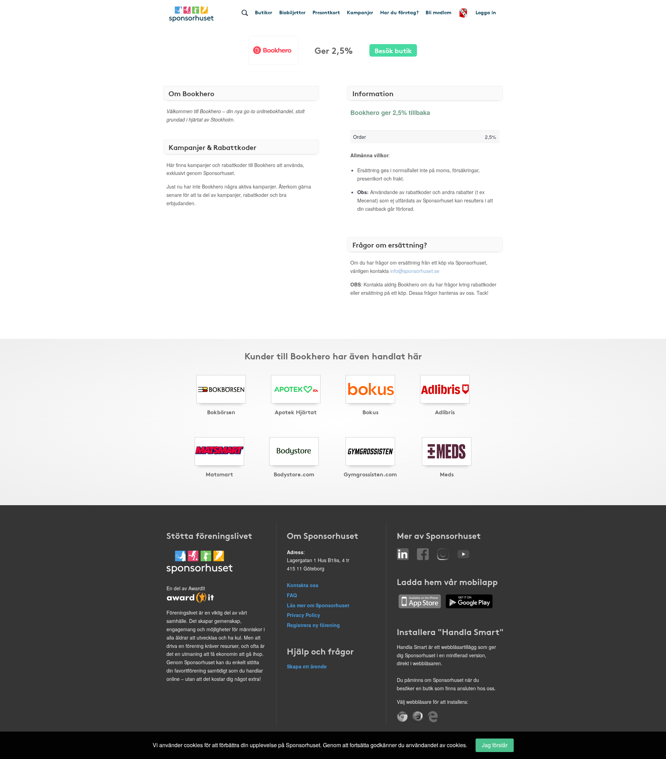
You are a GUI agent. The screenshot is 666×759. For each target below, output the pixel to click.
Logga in (486, 12)
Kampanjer (360, 12)
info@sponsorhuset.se (414, 270)
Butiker (263, 12)
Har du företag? (399, 12)
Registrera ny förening (313, 625)
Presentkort (326, 12)
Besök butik (393, 50)
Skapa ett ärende (307, 666)
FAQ (292, 595)
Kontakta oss (302, 585)
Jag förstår (494, 745)
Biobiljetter (292, 12)
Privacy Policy (303, 614)
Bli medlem (438, 12)
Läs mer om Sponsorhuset (318, 605)
